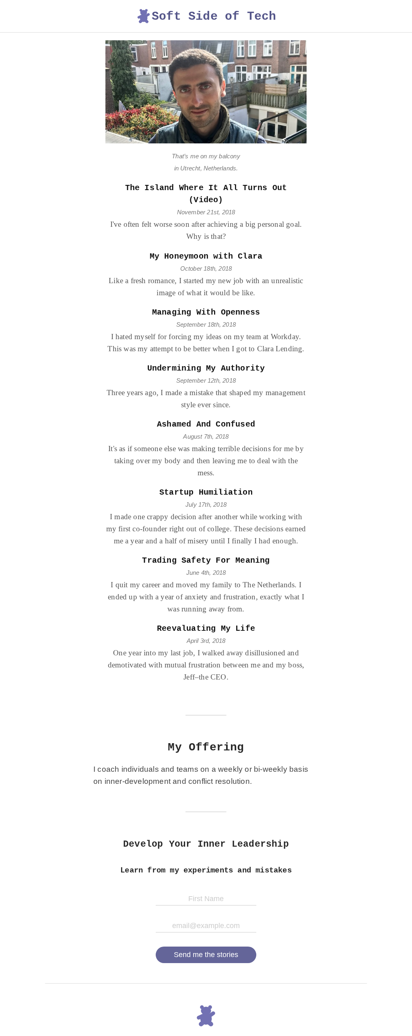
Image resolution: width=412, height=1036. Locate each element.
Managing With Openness (206, 312)
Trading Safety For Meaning (206, 560)
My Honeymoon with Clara (206, 256)
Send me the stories (206, 955)
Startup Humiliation (206, 492)
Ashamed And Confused (206, 424)
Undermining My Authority (206, 368)
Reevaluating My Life (206, 628)
